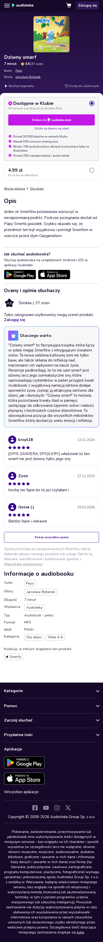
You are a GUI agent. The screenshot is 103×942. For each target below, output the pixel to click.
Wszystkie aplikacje (21, 792)
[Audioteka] (23, 5)
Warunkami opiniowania (23, 564)
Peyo (19, 71)
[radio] (51, 105)
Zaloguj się (87, 5)
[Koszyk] (69, 6)
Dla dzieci (37, 189)
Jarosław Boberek (28, 77)
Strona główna (14, 189)
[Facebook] (35, 808)
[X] (68, 808)
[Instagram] (57, 808)
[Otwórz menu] (7, 6)
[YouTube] (46, 808)
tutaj (80, 932)
